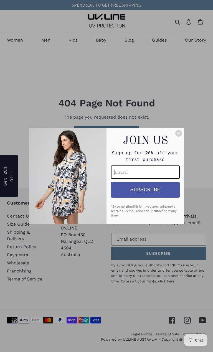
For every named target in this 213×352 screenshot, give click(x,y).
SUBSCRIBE (145, 190)
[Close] (178, 133)
